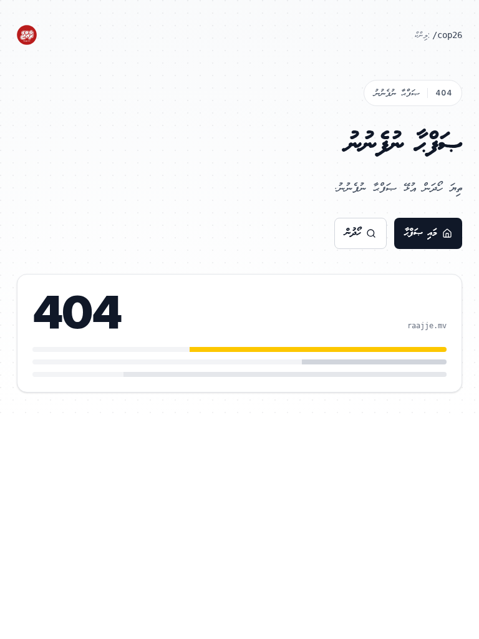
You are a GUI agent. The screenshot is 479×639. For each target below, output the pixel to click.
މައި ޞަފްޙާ (420, 233)
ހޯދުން (353, 233)
